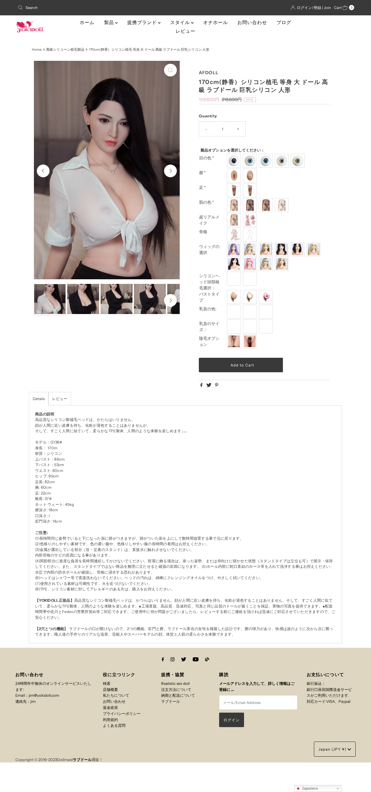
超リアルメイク (209, 220)
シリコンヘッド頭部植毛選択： (209, 282)
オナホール (215, 22)
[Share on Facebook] (201, 385)
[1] (235, 249)
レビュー (185, 31)
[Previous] (43, 171)
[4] (282, 249)
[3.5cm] (251, 326)
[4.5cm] (266, 326)
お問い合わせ (252, 22)
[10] (282, 264)
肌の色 (206, 202)
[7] (235, 264)
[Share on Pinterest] (216, 385)
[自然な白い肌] (235, 205)
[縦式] (235, 190)
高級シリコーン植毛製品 (65, 50)
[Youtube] (196, 659)
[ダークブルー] (266, 161)
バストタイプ (209, 297)
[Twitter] (183, 659)
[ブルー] (251, 161)
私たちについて (116, 695)
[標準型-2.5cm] (235, 326)
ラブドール (170, 701)
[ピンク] (251, 311)
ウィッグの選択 (209, 249)
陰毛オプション (209, 341)
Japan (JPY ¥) (333, 749)
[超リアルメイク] (251, 220)
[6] (314, 249)
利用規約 (110, 719)
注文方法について (176, 689)
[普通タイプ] (235, 297)
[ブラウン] (251, 205)
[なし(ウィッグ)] (235, 278)
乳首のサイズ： (209, 326)
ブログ (284, 22)
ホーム (87, 22)
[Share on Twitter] (209, 385)
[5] (298, 249)
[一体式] (235, 175)
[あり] (251, 341)
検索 (106, 683)
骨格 (203, 231)
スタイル (180, 22)
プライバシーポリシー (122, 713)
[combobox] (70, 7)
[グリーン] (298, 161)
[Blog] (207, 659)
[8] (251, 264)
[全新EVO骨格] (235, 234)
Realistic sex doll (175, 683)
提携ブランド (142, 22)
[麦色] (266, 205)
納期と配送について (178, 695)
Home (37, 50)
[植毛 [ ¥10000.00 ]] (251, 278)
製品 (109, 22)
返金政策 (110, 707)
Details (39, 398)
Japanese (309, 788)
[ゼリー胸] (266, 297)
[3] (266, 249)
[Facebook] (163, 659)
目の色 (206, 157)
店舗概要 (110, 689)
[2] (251, 249)
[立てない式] (251, 190)
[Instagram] (172, 659)
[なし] (235, 341)
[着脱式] (251, 175)
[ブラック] (235, 161)
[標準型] (235, 220)
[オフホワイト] (282, 161)
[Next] (170, 171)
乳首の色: (208, 308)
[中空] (251, 297)
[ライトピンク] (235, 311)
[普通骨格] (251, 234)
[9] (266, 264)
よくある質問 (114, 725)
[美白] (282, 205)
